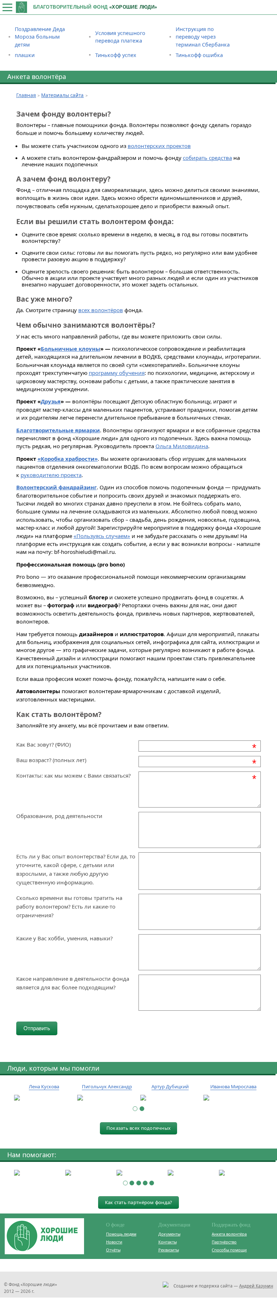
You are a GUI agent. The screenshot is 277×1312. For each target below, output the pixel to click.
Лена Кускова (44, 1086)
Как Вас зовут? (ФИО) (43, 744)
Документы (169, 1234)
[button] (135, 1108)
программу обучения (117, 372)
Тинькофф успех (115, 55)
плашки (25, 55)
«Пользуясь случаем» (102, 535)
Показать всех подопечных (138, 1128)
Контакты (167, 1242)
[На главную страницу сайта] (21, 7)
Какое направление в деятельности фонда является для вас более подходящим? (72, 983)
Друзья (51, 401)
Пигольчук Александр (107, 1086)
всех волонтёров (100, 310)
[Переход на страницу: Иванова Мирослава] (233, 1098)
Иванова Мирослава (233, 1086)
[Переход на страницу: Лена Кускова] (44, 1098)
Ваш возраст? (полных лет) (51, 760)
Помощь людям (121, 1234)
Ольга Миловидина (181, 446)
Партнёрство (224, 1242)
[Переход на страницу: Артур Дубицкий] (170, 1098)
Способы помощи (229, 1249)
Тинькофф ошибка (199, 55)
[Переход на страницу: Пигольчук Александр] (107, 1098)
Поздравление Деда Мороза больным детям (40, 37)
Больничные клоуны (70, 348)
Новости (114, 1242)
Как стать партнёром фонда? (138, 1202)
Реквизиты (168, 1249)
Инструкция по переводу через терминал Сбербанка (203, 37)
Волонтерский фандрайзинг (56, 487)
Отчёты (113, 1249)
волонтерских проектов (159, 145)
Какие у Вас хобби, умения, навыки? (64, 938)
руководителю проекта (51, 474)
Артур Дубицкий (170, 1086)
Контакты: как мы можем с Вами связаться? (73, 775)
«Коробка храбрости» (68, 458)
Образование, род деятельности (59, 815)
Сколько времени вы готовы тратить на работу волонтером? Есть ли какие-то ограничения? (69, 906)
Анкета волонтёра (229, 1234)
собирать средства (207, 157)
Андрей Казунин (256, 1286)
